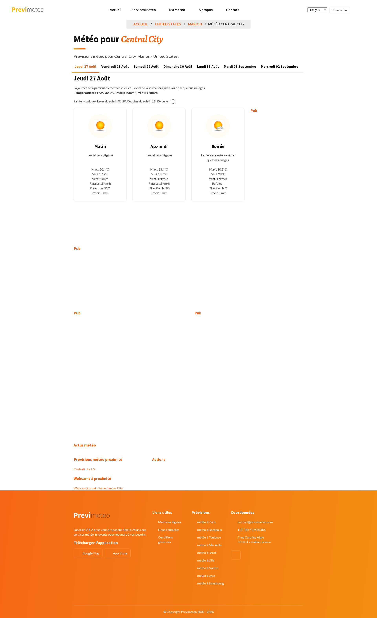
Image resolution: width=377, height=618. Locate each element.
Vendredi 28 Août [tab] (115, 66)
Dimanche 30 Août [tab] (178, 66)
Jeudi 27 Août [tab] (85, 66)
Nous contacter (168, 529)
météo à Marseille (209, 545)
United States (168, 24)
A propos (206, 10)
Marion (195, 24)
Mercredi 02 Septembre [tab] (279, 66)
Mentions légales (169, 522)
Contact (232, 10)
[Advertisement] (276, 177)
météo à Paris (206, 522)
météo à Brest (206, 552)
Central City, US (84, 469)
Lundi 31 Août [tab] (208, 66)
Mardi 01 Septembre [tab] (240, 66)
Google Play (91, 553)
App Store (120, 553)
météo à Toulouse (209, 537)
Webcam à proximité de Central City (98, 488)
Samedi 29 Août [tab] (146, 66)
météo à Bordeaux (209, 529)
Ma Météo (177, 10)
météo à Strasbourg (210, 583)
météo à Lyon (206, 575)
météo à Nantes (208, 568)
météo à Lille (205, 560)
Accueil (115, 10)
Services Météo (144, 10)
